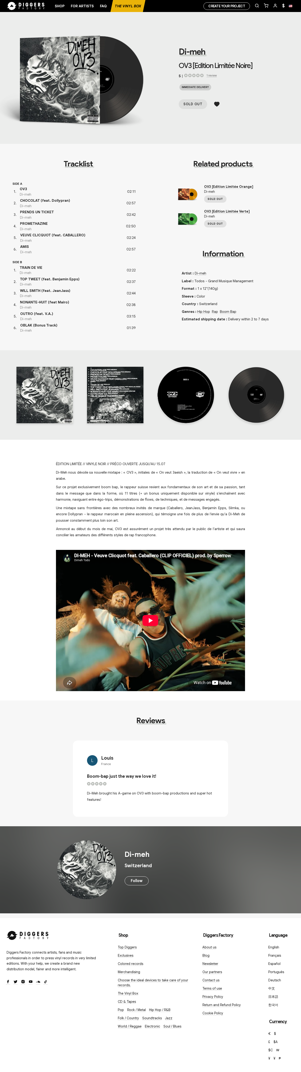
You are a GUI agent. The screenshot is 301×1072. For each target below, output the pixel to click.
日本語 (273, 997)
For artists (82, 6)
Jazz (168, 1018)
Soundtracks (152, 1018)
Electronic (152, 1026)
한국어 (273, 1005)
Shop (60, 6)
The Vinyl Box (128, 6)
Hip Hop (203, 312)
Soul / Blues (172, 1026)
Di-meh (192, 52)
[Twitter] (15, 982)
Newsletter (210, 964)
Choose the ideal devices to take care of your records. (153, 982)
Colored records (130, 964)
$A (275, 1042)
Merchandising (129, 972)
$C (270, 1050)
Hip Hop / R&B (159, 1010)
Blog (206, 955)
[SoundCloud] (38, 982)
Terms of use (212, 988)
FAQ (103, 6)
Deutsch (274, 980)
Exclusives (125, 955)
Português (276, 972)
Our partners (212, 972)
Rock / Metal (136, 1010)
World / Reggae (130, 1026)
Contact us (210, 980)
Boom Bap (228, 312)
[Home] (26, 6)
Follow (137, 881)
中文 (271, 988)
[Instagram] (23, 982)
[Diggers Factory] (27, 934)
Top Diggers (127, 947)
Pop (121, 1010)
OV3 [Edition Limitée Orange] (228, 187)
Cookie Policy (212, 1013)
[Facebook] (8, 982)
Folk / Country (128, 1018)
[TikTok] (45, 982)
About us (209, 947)
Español (274, 964)
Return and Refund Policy (221, 1005)
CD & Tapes (127, 1001)
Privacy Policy (212, 997)
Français (274, 955)
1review (211, 75)
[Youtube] (30, 982)
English (273, 947)
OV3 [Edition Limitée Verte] (227, 211)
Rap (215, 312)
